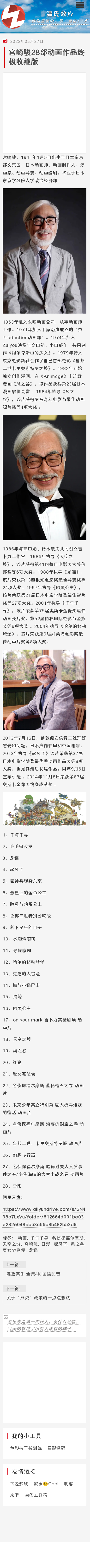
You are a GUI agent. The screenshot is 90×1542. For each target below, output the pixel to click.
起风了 (60, 1244)
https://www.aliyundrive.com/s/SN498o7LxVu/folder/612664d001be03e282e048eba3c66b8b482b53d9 (44, 1216)
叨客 (68, 1484)
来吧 (14, 1495)
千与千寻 (39, 1238)
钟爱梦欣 (19, 1484)
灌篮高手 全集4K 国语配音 (33, 1274)
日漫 (45, 1244)
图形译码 (56, 1448)
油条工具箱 (35, 1495)
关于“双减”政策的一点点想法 (38, 1298)
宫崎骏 (31, 1244)
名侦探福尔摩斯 (68, 1238)
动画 (22, 1238)
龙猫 (33, 1250)
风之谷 (77, 1244)
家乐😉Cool (46, 1484)
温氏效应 (60, 14)
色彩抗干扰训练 (26, 1448)
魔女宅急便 (14, 1250)
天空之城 (12, 1244)
